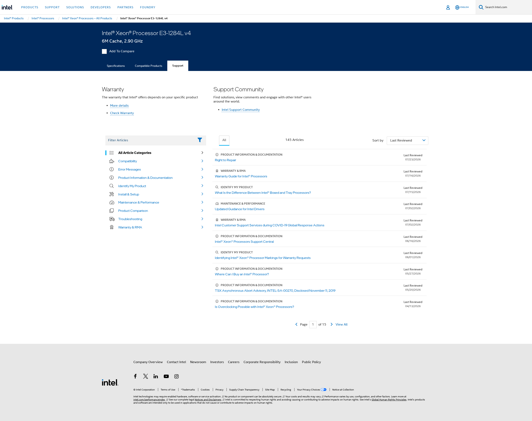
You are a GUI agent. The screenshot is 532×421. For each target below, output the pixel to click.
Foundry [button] (147, 7)
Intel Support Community (241, 110)
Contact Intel (176, 362)
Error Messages (129, 169)
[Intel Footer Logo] (110, 382)
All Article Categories (134, 153)
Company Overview (148, 362)
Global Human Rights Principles (389, 399)
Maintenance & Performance (138, 202)
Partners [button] (125, 7)
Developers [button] (101, 7)
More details (119, 106)
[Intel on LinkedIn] (155, 377)
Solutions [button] (75, 7)
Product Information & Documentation (145, 178)
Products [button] (29, 7)
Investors (217, 362)
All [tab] (224, 140)
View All (341, 324)
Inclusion (291, 362)
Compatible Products (148, 66)
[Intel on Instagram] (176, 377)
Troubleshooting (130, 219)
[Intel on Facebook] (135, 377)
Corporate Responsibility (262, 362)
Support (177, 66)
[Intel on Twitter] (145, 377)
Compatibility (127, 161)
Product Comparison (133, 211)
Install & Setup (128, 194)
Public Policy (311, 362)
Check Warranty (122, 113)
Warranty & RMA (130, 227)
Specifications (116, 66)
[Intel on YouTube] (166, 377)
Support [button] (52, 7)
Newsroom (198, 362)
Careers (233, 362)
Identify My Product (132, 186)
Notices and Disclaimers (208, 399)
